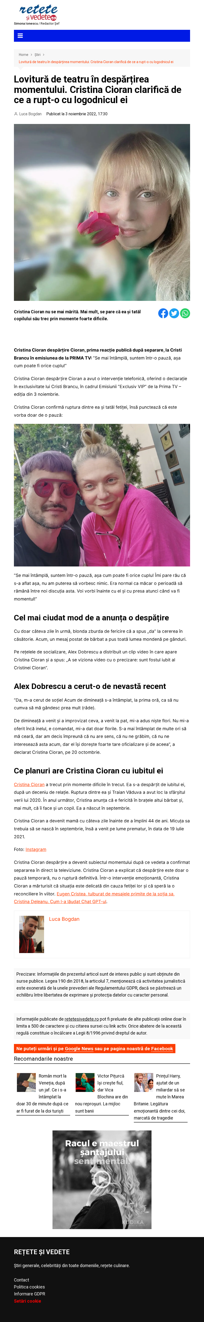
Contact (21, 1280)
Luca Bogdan (30, 114)
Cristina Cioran (29, 784)
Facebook (162, 1048)
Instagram (36, 849)
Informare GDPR (29, 1293)
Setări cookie (27, 1301)
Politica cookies (29, 1286)
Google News (79, 1048)
